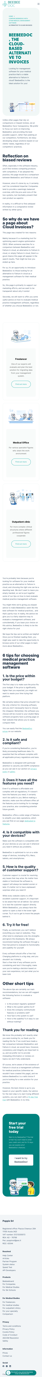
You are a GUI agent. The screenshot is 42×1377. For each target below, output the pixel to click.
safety (12, 772)
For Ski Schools (9, 1290)
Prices (5, 1353)
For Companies (9, 1284)
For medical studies (11, 1305)
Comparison (8, 1314)
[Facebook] (3, 1366)
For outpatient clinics (11, 1308)
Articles (6, 1258)
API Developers (9, 1270)
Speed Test (7, 1267)
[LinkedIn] (10, 1366)
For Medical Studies (11, 1287)
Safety (5, 1341)
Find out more (21, 384)
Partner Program (10, 1261)
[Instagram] (7, 1366)
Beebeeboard (8, 1281)
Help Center (8, 1255)
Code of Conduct (10, 1335)
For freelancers (9, 1302)
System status (9, 1264)
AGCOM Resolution (11, 1338)
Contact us (7, 1356)
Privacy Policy (9, 1329)
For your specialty (10, 1311)
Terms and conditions (12, 1326)
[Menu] (39, 4)
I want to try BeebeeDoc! (21, 1160)
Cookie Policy (8, 1332)
